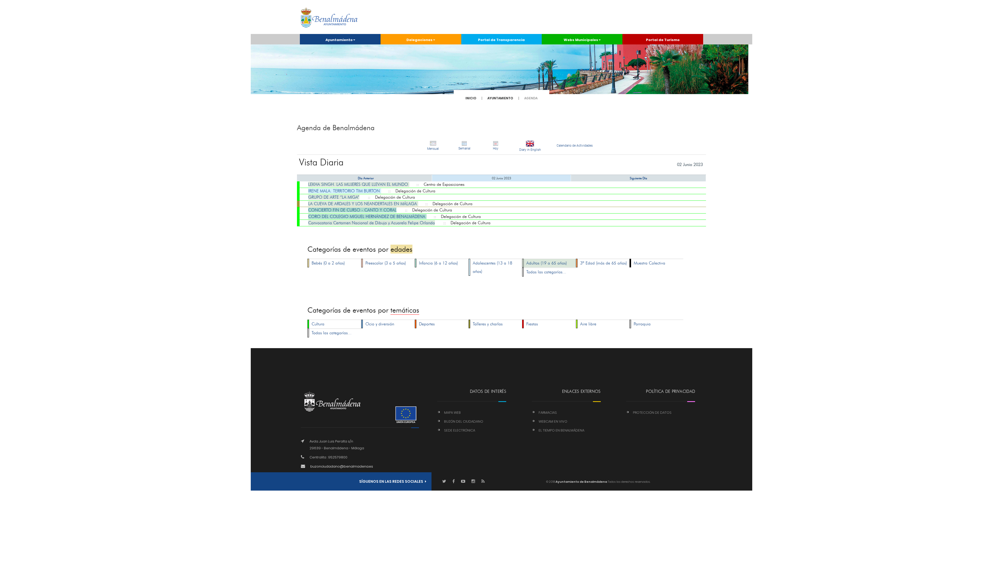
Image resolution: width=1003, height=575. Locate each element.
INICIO (470, 98)
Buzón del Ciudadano (463, 421)
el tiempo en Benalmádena (561, 430)
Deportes (427, 323)
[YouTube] (463, 481)
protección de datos (652, 412)
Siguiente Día (638, 178)
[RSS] (483, 481)
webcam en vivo (553, 421)
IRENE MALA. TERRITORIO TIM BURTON (344, 190)
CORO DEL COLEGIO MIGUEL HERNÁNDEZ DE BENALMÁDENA (367, 216)
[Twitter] (444, 481)
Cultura (318, 323)
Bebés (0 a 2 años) (328, 263)
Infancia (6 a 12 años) (438, 263)
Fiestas (532, 323)
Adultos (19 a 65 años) (546, 263)
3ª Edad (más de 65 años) (603, 263)
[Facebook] (453, 481)
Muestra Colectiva (649, 263)
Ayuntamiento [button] (339, 39)
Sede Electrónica (459, 430)
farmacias (548, 412)
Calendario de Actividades (575, 145)
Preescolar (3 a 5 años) (385, 263)
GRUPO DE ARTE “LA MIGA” (333, 197)
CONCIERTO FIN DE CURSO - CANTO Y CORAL (352, 210)
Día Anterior (366, 178)
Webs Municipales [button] (581, 39)
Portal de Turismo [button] (663, 39)
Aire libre (588, 323)
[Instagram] (473, 481)
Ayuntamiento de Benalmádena (581, 482)
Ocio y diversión (379, 323)
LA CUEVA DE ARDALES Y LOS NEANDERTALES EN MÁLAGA (363, 203)
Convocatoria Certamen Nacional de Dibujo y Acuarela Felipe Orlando (371, 222)
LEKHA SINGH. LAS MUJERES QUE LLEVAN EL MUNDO (358, 184)
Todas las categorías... (546, 271)
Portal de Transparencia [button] (501, 39)
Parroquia (642, 323)
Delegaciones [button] (419, 39)
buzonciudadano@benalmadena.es (341, 466)
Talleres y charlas (488, 323)
